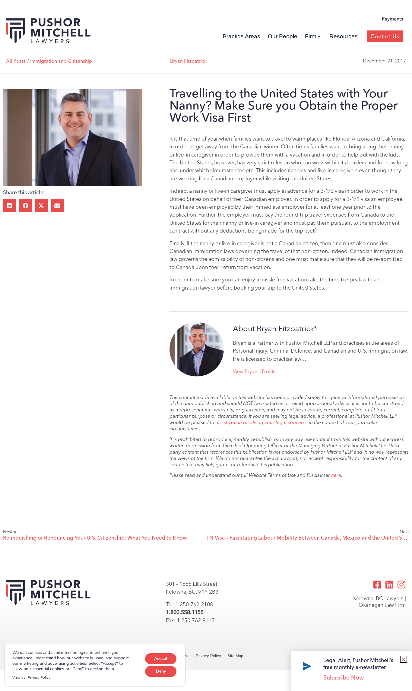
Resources (343, 36)
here (336, 475)
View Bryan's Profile (254, 371)
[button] (9, 205)
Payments (392, 19)
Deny (161, 671)
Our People (282, 36)
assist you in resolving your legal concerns (262, 422)
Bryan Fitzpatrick (188, 61)
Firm (310, 36)
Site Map (235, 656)
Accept (160, 658)
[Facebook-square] (377, 584)
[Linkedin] (389, 584)
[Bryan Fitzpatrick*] (197, 349)
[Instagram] (401, 584)
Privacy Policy (208, 656)
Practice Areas (241, 36)
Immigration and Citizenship (61, 61)
